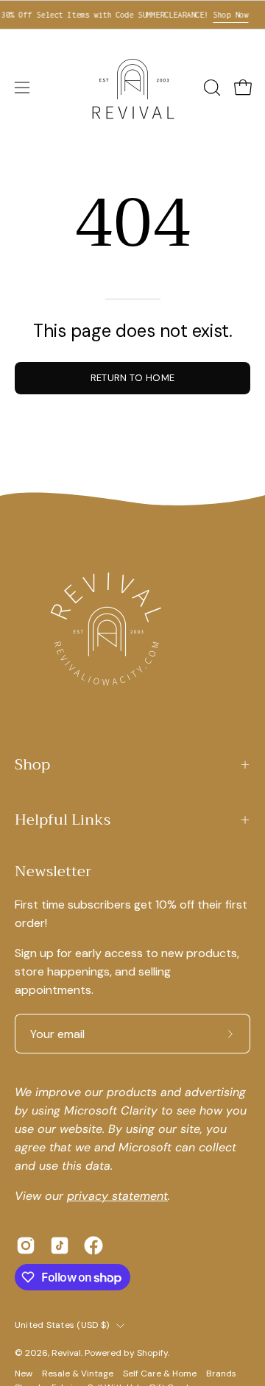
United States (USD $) (62, 1325)
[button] (210, 87)
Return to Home (132, 378)
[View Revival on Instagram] (26, 1245)
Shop (32, 765)
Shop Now (225, 14)
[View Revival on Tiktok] (60, 1245)
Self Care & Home (160, 1373)
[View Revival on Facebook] (93, 1245)
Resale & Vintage (77, 1373)
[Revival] (132, 87)
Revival (66, 1353)
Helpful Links (62, 820)
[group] (132, 15)
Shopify (152, 1353)
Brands (221, 1373)
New (25, 1373)
